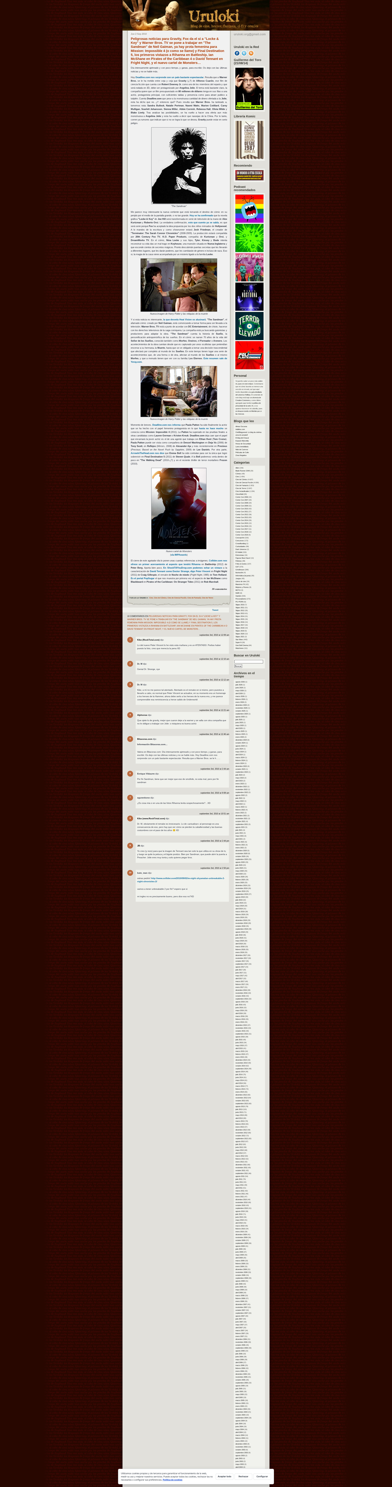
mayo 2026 (240, 690)
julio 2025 (239, 719)
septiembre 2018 (242, 929)
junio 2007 (239, 1322)
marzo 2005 (240, 1400)
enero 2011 (240, 1197)
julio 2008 (239, 1284)
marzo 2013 (240, 1121)
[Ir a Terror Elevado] (249, 339)
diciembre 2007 (241, 1304)
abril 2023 (239, 781)
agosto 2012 (240, 1141)
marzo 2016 (240, 1016)
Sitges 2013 (240, 613)
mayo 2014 (240, 1080)
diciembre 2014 (241, 1060)
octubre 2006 (240, 1345)
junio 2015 (239, 1042)
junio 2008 (239, 1287)
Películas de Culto (242, 452)
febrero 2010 (240, 1229)
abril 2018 (239, 944)
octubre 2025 (240, 711)
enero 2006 (240, 1371)
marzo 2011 (240, 1191)
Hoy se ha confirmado (201, 215)
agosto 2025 (240, 717)
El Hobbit (239, 552)
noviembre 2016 (241, 993)
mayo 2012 (240, 1150)
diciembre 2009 (241, 1234)
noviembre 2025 (241, 708)
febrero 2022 (240, 810)
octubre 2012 (240, 1136)
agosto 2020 (240, 862)
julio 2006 (239, 1354)
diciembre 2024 (241, 740)
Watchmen (239, 648)
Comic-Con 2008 (242, 503)
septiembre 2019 (242, 894)
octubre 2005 (240, 1380)
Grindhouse (240, 570)
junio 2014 (239, 1077)
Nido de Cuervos (242, 449)
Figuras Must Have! (243, 558)
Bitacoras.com (144, 739)
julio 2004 (239, 1423)
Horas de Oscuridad (243, 444)
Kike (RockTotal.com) (148, 640)
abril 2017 (239, 978)
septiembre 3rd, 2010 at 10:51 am (214, 814)
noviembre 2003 (241, 1447)
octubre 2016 (240, 996)
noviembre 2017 (241, 958)
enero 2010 (240, 1232)
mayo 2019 (240, 906)
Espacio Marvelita (242, 441)
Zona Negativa (241, 455)
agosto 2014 (240, 1071)
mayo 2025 (240, 725)
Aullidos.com (240, 429)
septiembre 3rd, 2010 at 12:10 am (214, 659)
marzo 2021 (240, 842)
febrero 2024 (240, 760)
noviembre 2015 (241, 1028)
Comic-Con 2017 (242, 529)
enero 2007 (240, 1336)
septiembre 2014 (242, 1069)
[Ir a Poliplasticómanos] (249, 368)
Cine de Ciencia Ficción (177, 598)
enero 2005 (240, 1406)
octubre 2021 (240, 821)
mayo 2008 (240, 1290)
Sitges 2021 (240, 637)
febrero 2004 (240, 1438)
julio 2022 (239, 798)
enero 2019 (240, 917)
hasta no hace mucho (211, 428)
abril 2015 (239, 1048)
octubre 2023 (240, 769)
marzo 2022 (240, 807)
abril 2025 (239, 728)
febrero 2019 (240, 914)
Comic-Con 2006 (242, 497)
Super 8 (238, 642)
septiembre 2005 (242, 1383)
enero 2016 (240, 1022)
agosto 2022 (240, 795)
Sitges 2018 (240, 628)
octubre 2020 (240, 856)
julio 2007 (239, 1319)
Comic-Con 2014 (242, 520)
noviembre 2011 (241, 1167)
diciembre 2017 (241, 955)
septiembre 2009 (242, 1243)
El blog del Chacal (242, 438)
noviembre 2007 (241, 1307)
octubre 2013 (240, 1101)
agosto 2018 (240, 932)
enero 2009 (240, 1266)
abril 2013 (239, 1118)
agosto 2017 (240, 967)
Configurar (262, 1476)
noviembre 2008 (241, 1272)
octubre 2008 (240, 1275)
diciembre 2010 (241, 1199)
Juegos (238, 578)
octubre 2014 (240, 1066)
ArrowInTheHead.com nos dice (147, 453)
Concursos (240, 541)
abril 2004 (239, 1432)
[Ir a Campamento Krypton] (249, 251)
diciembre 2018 (241, 920)
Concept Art (240, 538)
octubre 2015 (240, 1031)
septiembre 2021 (242, 824)
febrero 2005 (240, 1403)
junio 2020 (239, 868)
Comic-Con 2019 (242, 535)
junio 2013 (239, 1112)
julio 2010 (239, 1214)
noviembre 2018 (241, 923)
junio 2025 (239, 722)
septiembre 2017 (242, 964)
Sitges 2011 (240, 607)
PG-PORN (239, 602)
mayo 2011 (240, 1185)
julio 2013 (239, 1109)
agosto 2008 (240, 1281)
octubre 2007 (240, 1310)
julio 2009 (239, 1249)
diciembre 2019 (241, 885)
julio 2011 (239, 1179)
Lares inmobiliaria (242, 447)
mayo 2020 (240, 871)
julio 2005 (239, 1388)
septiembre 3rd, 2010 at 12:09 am (214, 635)
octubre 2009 (240, 1240)
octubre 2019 (240, 891)
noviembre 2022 (241, 789)
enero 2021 (240, 848)
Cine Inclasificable (242, 491)
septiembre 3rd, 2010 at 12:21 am (214, 710)
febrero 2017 (240, 984)
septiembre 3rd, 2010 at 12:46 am (214, 734)
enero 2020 (240, 882)
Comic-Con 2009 (242, 506)
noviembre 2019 (241, 888)
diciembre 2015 (241, 1025)
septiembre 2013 (242, 1103)
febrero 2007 (240, 1333)
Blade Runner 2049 (243, 471)
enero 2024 (240, 763)
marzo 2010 (240, 1226)
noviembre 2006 (241, 1342)
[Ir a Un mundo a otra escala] (249, 179)
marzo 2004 (240, 1435)
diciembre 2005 (241, 1374)
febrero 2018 (240, 949)
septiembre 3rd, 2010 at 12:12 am (214, 680)
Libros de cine (241, 581)
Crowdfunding (241, 543)
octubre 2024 (240, 743)
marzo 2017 (240, 981)
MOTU (238, 590)
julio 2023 (239, 775)
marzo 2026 (240, 696)
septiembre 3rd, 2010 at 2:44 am (214, 769)
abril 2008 (239, 1293)
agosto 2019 (240, 897)
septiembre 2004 (242, 1418)
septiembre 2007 (242, 1313)
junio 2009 (239, 1252)
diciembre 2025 (241, 705)
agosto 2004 (240, 1421)
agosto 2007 (240, 1316)
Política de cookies (172, 1479)
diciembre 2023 (241, 766)
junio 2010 (239, 1217)
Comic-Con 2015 (242, 523)
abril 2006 (239, 1362)
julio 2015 (239, 1040)
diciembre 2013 (241, 1095)
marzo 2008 (240, 1295)
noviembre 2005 (241, 1377)
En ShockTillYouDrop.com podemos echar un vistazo (192, 567)
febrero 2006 (240, 1368)
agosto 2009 (240, 1246)
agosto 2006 (240, 1351)
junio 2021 (239, 833)
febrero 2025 (240, 734)
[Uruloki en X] (244, 55)
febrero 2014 (240, 1089)
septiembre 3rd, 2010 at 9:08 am (214, 793)
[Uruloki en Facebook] (237, 55)
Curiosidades (240, 546)
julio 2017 (239, 970)
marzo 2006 (240, 1365)
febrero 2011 (240, 1194)
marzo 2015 (240, 1051)
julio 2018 (239, 935)
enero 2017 (240, 987)
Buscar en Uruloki (247, 655)
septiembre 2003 (242, 1453)
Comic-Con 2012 (242, 514)
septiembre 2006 (242, 1348)
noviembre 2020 (241, 853)
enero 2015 (240, 1057)
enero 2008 (240, 1301)
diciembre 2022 (241, 786)
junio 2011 (239, 1182)
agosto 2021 (240, 827)
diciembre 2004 (241, 1409)
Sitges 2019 (240, 631)
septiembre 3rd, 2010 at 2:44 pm (214, 841)
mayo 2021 (240, 836)
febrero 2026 (240, 699)
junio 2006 (239, 1357)
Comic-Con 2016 (242, 526)
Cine (151, 598)
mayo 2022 (240, 801)
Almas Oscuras (241, 426)
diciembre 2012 (241, 1130)
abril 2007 (239, 1328)
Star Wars (239, 639)
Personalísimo (241, 599)
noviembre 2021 (241, 818)
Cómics (238, 474)
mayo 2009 (240, 1255)
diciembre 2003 (241, 1444)
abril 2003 (239, 1467)
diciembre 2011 (241, 1165)
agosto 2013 (240, 1106)
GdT (237, 567)
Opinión (238, 596)
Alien (237, 468)
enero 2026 (240, 702)
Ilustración (239, 572)
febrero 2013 (240, 1124)
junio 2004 (239, 1426)
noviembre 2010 (241, 1202)
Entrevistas (240, 555)
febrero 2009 (240, 1263)
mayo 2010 (240, 1220)
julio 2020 (239, 865)
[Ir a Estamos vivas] (249, 280)
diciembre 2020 (241, 850)
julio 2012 (239, 1144)
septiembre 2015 (242, 1034)
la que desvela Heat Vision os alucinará (184, 319)
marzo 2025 (240, 731)
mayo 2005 (240, 1394)
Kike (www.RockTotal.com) (151, 818)
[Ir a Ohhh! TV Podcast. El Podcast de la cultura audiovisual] (249, 222)
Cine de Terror (207, 598)
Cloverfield (239, 494)
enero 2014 (240, 1092)
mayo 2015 (240, 1045)
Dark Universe (241, 549)
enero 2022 (240, 813)
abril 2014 (239, 1083)
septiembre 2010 (242, 1208)
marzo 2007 (240, 1330)
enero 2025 (240, 737)
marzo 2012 (240, 1156)
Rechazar (243, 1476)
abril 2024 (239, 754)
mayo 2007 (240, 1325)
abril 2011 (239, 1188)
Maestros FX (240, 584)
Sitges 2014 (240, 616)
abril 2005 (239, 1397)
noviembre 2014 (241, 1063)
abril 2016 (239, 1013)
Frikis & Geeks (241, 564)
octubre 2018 (240, 926)
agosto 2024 (240, 746)
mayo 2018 (240, 941)
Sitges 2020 (240, 634)
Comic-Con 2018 (242, 532)
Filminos (239, 561)
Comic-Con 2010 (242, 509)
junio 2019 (239, 903)
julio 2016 (239, 1005)
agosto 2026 (240, 682)
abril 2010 (239, 1223)
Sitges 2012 (240, 610)
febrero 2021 (240, 845)
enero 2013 (240, 1127)
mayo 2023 (240, 778)
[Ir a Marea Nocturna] (249, 310)
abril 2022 (239, 804)
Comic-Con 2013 (242, 517)
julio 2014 (239, 1074)
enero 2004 (240, 1441)
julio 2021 (239, 830)
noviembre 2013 (241, 1098)
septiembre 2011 (242, 1173)
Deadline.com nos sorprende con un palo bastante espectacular (170, 77)
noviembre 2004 (241, 1412)
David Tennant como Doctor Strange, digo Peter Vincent (180, 571)
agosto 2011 (240, 1176)
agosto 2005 (240, 1386)
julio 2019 (239, 900)
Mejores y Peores (242, 587)
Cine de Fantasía (194, 598)
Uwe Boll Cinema (242, 645)
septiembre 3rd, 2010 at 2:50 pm (214, 868)
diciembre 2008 (241, 1269)
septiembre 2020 (242, 859)
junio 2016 (239, 1007)
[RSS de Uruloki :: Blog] (251, 55)
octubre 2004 (240, 1415)
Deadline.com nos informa (166, 425)
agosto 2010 (240, 1211)
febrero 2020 (240, 880)
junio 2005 (239, 1391)
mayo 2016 (240, 1010)
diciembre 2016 (241, 990)
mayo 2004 (240, 1429)
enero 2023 (240, 784)
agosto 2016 (240, 1002)
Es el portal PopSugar (143, 578)
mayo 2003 (240, 1464)
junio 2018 (239, 938)
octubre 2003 (240, 1450)
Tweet (215, 610)
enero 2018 (240, 952)
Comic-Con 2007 (242, 500)
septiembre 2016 (242, 999)
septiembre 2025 (242, 714)
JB (138, 845)
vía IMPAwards (179, 554)
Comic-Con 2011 (242, 511)
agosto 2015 (240, 1037)
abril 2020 (239, 874)
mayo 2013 (240, 1115)
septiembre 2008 (242, 1278)
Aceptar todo (224, 1476)
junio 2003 (239, 1461)
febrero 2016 (240, 1019)
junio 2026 (239, 688)
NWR (237, 593)
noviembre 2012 (241, 1133)
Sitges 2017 (240, 625)
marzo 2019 (240, 911)
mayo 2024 (240, 752)
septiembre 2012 (242, 1138)
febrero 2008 (240, 1298)
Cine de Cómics (160, 598)
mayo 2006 (240, 1359)
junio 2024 (239, 749)
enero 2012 (240, 1162)
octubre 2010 (240, 1205)
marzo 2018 (240, 946)
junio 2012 (239, 1147)
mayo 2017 (240, 976)
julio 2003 (239, 1458)
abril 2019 (239, 909)
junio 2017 (239, 973)
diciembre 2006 (241, 1339)
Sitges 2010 (240, 605)
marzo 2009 (240, 1261)
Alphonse (142, 715)
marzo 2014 (240, 1086)
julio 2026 (239, 685)
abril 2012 (239, 1153)
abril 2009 (239, 1258)
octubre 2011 (240, 1170)
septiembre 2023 (242, 772)
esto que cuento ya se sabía (203, 222)
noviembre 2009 (241, 1237)
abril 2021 (239, 839)
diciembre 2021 (241, 815)
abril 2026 (239, 693)
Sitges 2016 (240, 622)
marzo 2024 (240, 757)
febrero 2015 (240, 1054)
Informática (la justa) (243, 576)
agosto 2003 (240, 1455)
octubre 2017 (240, 961)
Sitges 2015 (240, 619)
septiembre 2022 (242, 792)
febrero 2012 (240, 1159)
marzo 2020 (240, 877)
